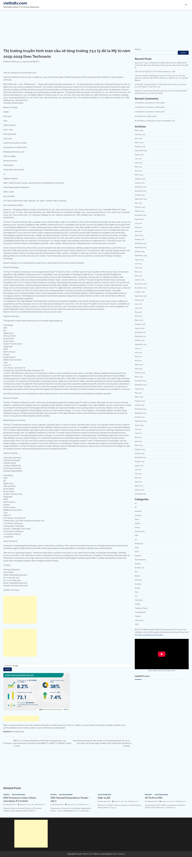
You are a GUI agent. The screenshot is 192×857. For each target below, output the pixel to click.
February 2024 (140, 179)
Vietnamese (139, 620)
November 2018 (140, 288)
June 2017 (138, 352)
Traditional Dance (141, 608)
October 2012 (139, 461)
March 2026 (139, 130)
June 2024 (138, 163)
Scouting (138, 584)
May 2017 (138, 356)
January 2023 (139, 211)
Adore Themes (118, 854)
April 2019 (138, 276)
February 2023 (140, 207)
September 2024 (141, 150)
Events (137, 527)
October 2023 (140, 195)
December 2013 (140, 409)
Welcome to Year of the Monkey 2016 (161, 121)
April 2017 (138, 360)
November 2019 (140, 247)
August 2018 (139, 300)
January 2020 (140, 239)
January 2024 (139, 183)
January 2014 (139, 405)
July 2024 (138, 159)
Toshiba (137, 604)
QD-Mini (138, 564)
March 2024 (139, 175)
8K (136, 507)
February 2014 (140, 401)
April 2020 (138, 231)
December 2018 (140, 284)
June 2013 (138, 433)
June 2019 (138, 268)
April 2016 (138, 369)
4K (136, 503)
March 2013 (139, 445)
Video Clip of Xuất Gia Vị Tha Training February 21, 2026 (155, 71)
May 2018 (138, 312)
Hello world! (160, 103)
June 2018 (138, 308)
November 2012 (140, 457)
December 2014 (140, 381)
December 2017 (140, 332)
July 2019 (138, 264)
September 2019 (141, 255)
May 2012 (138, 478)
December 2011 (140, 494)
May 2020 (138, 227)
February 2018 (140, 324)
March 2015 (139, 377)
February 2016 (140, 373)
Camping (138, 515)
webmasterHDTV (11, 804)
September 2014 (141, 385)
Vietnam (138, 616)
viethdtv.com (15, 3)
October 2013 (139, 417)
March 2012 (139, 486)
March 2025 (139, 142)
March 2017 (139, 365)
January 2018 (139, 328)
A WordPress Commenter (144, 103)
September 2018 (141, 296)
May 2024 (138, 167)
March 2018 (139, 320)
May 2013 (138, 437)
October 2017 (139, 340)
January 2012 (139, 490)
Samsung (138, 580)
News (137, 547)
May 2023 (138, 203)
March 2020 (139, 235)
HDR (136, 535)
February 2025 (140, 146)
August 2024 (139, 155)
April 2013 (138, 441)
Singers (137, 588)
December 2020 (140, 215)
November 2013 (140, 413)
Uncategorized (18, 732)
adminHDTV (34, 62)
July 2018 (138, 304)
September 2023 (141, 199)
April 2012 (138, 482)
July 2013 (138, 429)
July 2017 (138, 348)
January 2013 (139, 453)
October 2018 (140, 292)
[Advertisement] (96, 26)
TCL (136, 596)
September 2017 (141, 344)
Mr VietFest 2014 (153, 797)
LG (136, 539)
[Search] (186, 4)
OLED (137, 552)
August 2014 (139, 389)
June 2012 (138, 474)
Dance (137, 519)
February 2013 (140, 449)
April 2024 (138, 171)
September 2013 (141, 421)
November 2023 (140, 191)
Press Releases (140, 560)
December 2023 (140, 187)
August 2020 (139, 219)
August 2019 (139, 260)
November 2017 (140, 336)
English (137, 523)
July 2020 (138, 223)
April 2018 (138, 316)
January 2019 (139, 280)
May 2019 (138, 272)
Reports (137, 576)
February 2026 (140, 134)
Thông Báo (139, 600)
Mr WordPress (140, 116)
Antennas (138, 511)
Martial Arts (139, 543)
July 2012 (138, 469)
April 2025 (138, 138)
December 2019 (140, 243)
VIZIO (137, 624)
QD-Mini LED (139, 568)
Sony (136, 592)
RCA (136, 572)
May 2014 (138, 393)
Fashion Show (140, 531)
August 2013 (139, 425)
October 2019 (140, 251)
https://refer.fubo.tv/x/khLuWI (150, 635)
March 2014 (139, 397)
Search (138, 49)
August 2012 (139, 465)
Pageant (138, 556)
